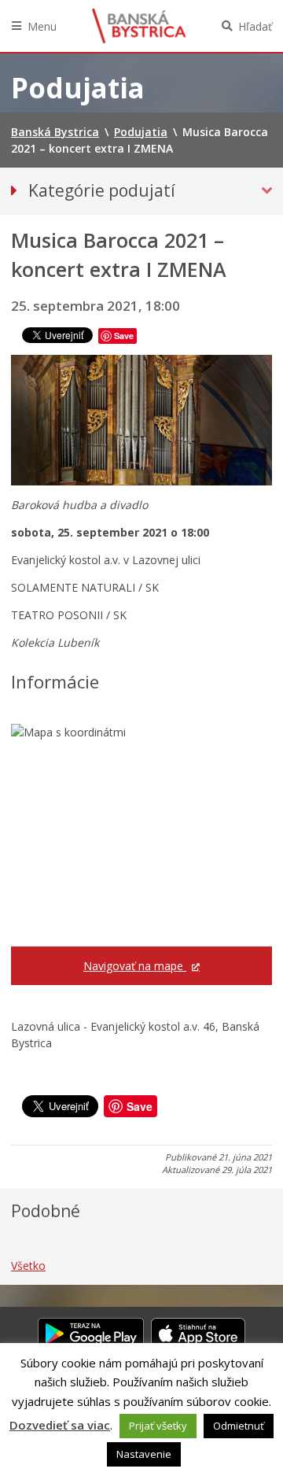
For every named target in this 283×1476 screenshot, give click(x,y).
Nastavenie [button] (143, 1454)
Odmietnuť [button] (238, 1426)
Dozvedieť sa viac (59, 1425)
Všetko (28, 1265)
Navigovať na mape (134, 965)
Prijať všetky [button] (158, 1426)
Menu (42, 26)
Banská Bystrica (139, 26)
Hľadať (255, 26)
